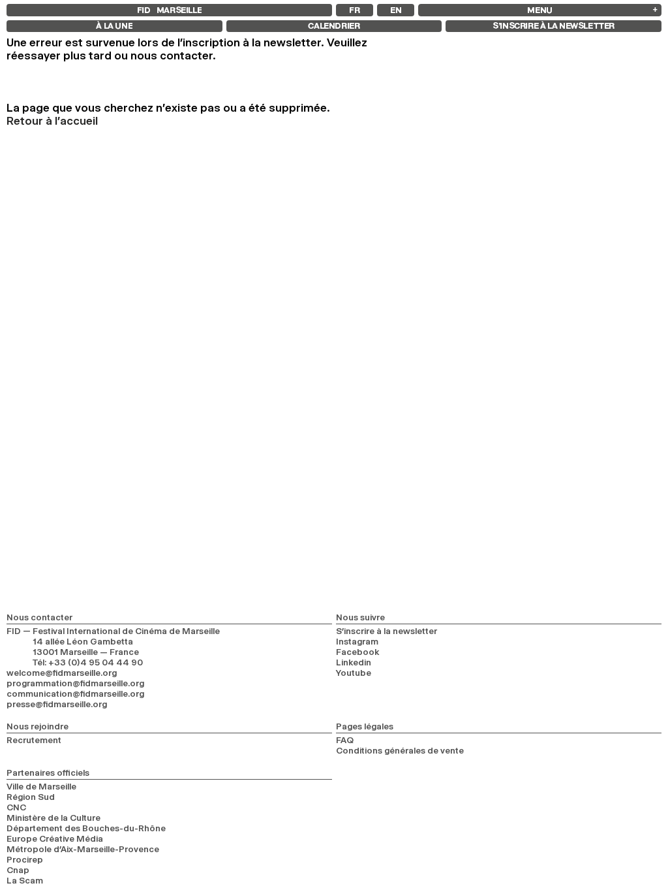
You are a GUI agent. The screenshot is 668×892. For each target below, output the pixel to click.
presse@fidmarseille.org (57, 704)
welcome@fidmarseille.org (62, 672)
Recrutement (34, 740)
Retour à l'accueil (52, 120)
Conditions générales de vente (400, 750)
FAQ (345, 740)
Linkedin (353, 662)
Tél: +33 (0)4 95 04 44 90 (88, 662)
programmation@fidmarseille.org (75, 683)
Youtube (353, 672)
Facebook (358, 651)
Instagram (357, 641)
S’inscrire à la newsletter (386, 631)
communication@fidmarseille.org (75, 693)
